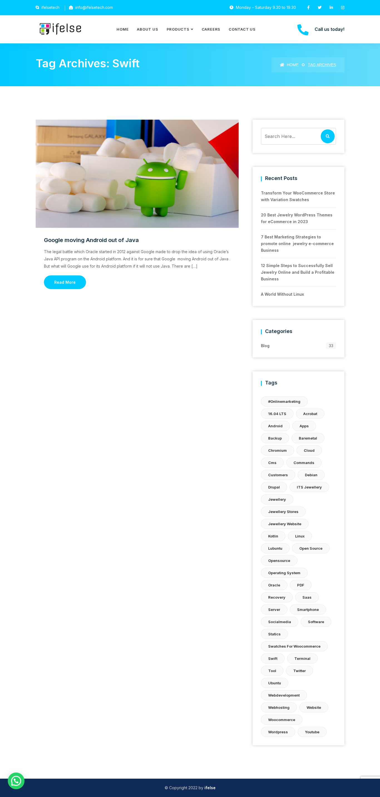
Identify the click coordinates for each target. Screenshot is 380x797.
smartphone (308, 609)
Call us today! (329, 29)
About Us (147, 29)
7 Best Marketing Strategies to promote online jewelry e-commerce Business (297, 244)
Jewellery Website (284, 524)
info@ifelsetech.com (94, 7)
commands (303, 462)
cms (272, 462)
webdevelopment (284, 695)
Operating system (284, 573)
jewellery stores (283, 511)
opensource (279, 560)
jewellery (277, 499)
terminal (302, 658)
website (314, 707)
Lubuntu (275, 548)
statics (274, 634)
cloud (309, 450)
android (275, 426)
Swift (272, 658)
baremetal (308, 438)
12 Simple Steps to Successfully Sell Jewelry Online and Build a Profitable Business (297, 272)
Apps (304, 426)
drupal (274, 487)
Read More (65, 282)
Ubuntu (274, 683)
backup (275, 438)
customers (278, 475)
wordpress (278, 732)
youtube (312, 732)
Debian (311, 475)
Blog (265, 345)
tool (272, 670)
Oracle (274, 585)
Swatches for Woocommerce (294, 646)
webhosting (279, 707)
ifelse (210, 787)
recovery (276, 597)
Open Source (310, 548)
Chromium (277, 450)
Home (123, 29)
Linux (300, 536)
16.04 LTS (277, 413)
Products (178, 29)
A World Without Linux (282, 294)
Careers (211, 29)
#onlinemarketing (284, 401)
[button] (16, 781)
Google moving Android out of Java (91, 240)
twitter (299, 670)
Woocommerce (281, 719)
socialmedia (279, 622)
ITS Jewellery (309, 487)
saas (307, 597)
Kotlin (273, 536)
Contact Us (242, 29)
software (316, 622)
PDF (300, 585)
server (274, 609)
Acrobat (310, 413)
